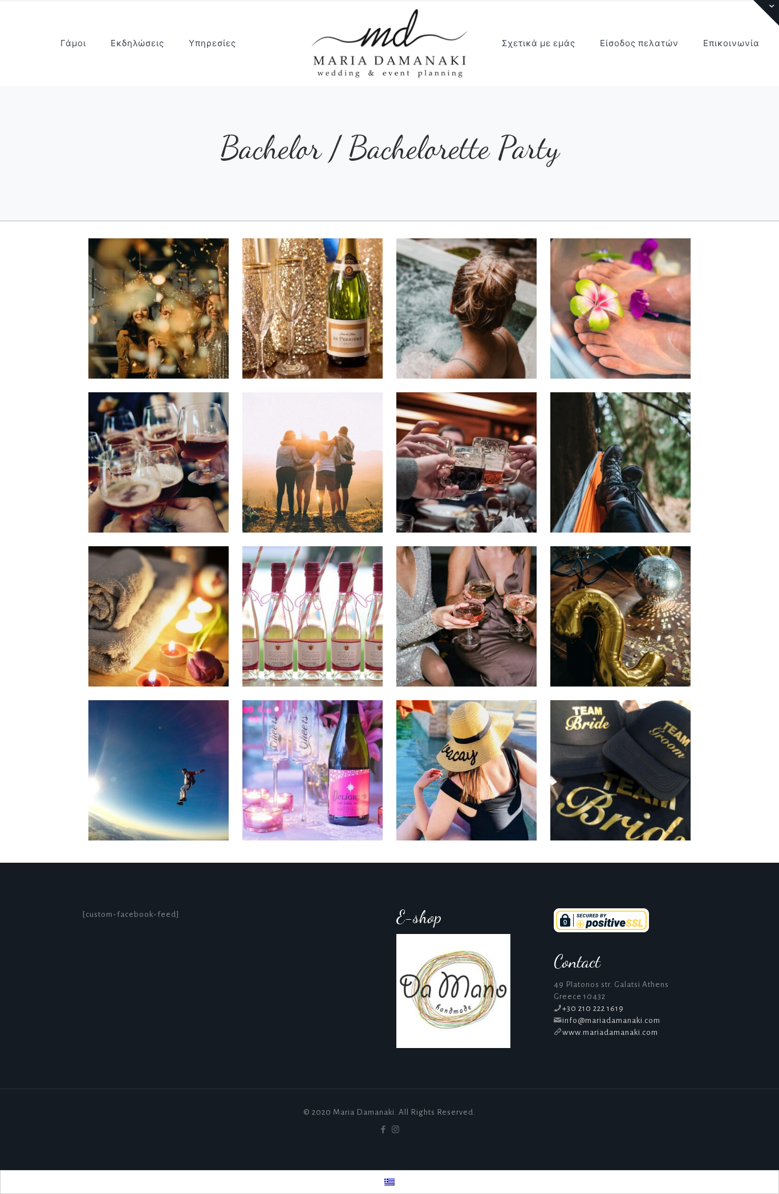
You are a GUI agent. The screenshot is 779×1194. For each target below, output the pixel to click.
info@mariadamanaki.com (611, 1020)
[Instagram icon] (395, 1130)
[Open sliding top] (766, 13)
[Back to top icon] (724, 1171)
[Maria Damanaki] (389, 43)
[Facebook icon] (383, 1130)
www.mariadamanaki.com (610, 1032)
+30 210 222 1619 (593, 1008)
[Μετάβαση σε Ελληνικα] (389, 1182)
